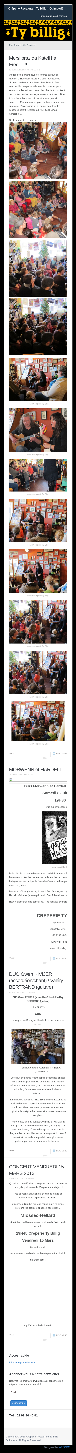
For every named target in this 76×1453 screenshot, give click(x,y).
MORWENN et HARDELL (35, 769)
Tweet (12, 753)
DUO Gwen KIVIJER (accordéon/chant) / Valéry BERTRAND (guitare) (36, 980)
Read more (61, 754)
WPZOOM (64, 1447)
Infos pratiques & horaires (53, 16)
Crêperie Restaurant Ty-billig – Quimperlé (35, 8)
